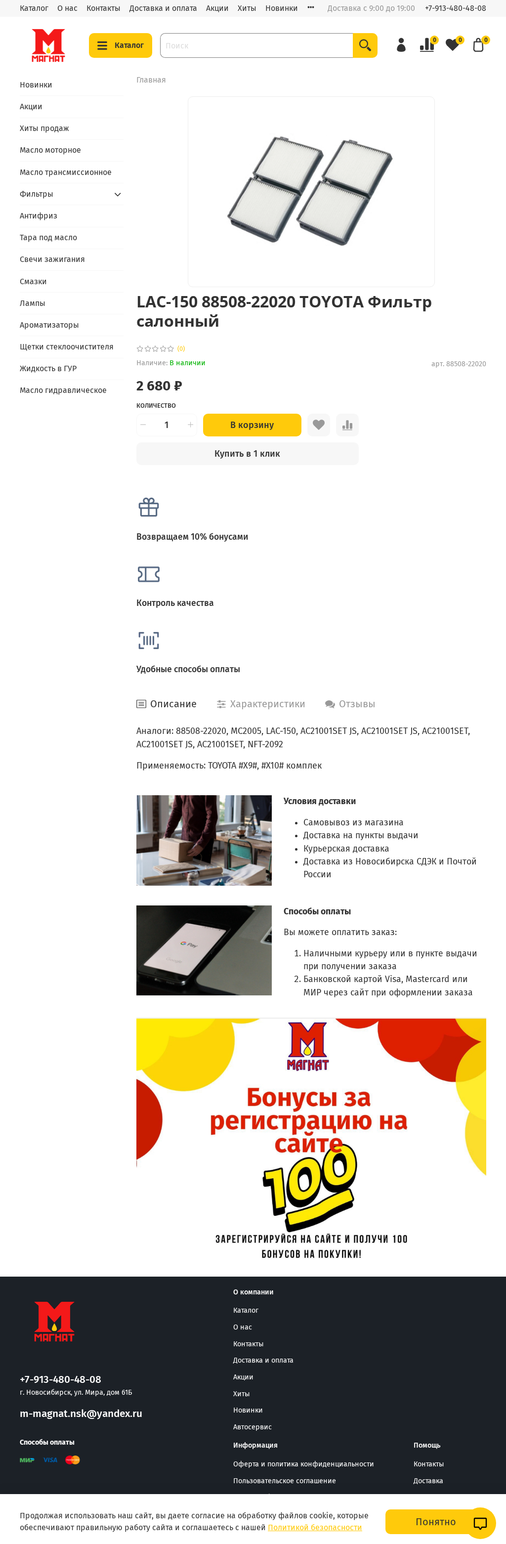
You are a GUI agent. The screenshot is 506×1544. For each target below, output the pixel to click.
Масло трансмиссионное (66, 172)
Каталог (34, 8)
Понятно (436, 1522)
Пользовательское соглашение (284, 1481)
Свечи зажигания (52, 259)
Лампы (32, 303)
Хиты (247, 8)
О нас (67, 8)
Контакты (103, 8)
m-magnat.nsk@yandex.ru (81, 1414)
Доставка (428, 1481)
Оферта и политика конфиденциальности (303, 1464)
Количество (156, 405)
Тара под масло (48, 237)
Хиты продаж (44, 128)
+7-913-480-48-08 (455, 8)
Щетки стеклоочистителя (67, 346)
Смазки (33, 281)
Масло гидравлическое (63, 390)
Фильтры (36, 194)
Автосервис (252, 1427)
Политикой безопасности (315, 1527)
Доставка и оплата (163, 8)
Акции (217, 8)
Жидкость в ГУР (48, 368)
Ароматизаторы (49, 325)
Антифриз (38, 215)
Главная (151, 80)
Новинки (281, 8)
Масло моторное (50, 150)
